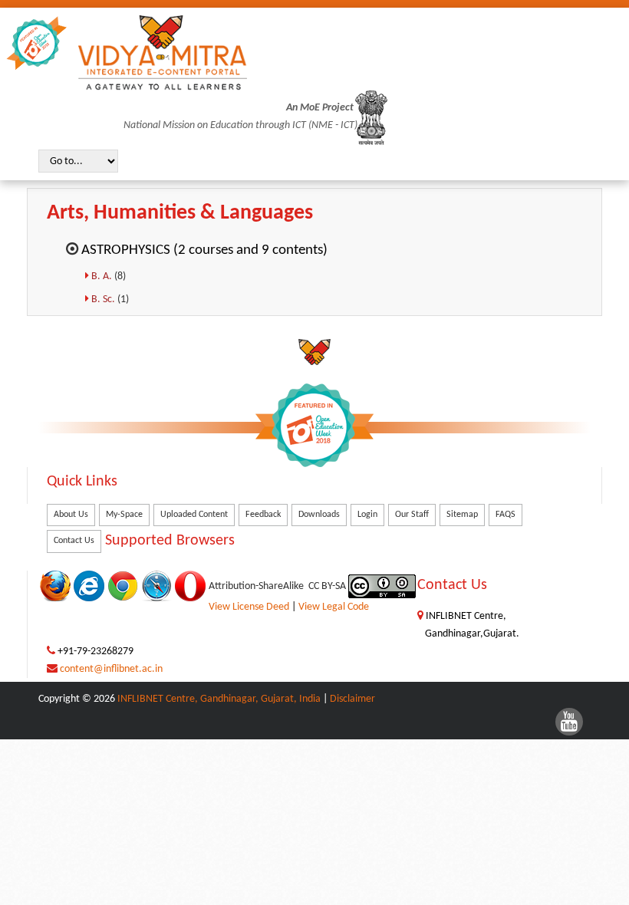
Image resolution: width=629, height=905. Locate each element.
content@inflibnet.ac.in (111, 669)
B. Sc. (104, 299)
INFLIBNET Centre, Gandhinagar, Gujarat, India (219, 699)
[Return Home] (162, 52)
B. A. (102, 276)
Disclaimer (352, 699)
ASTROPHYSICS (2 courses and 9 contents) (204, 250)
